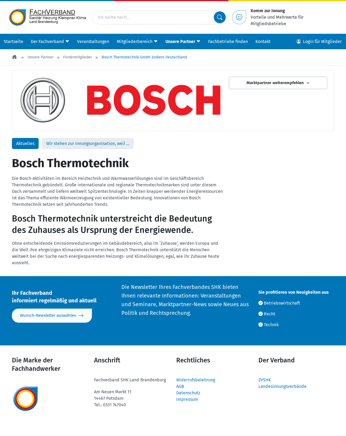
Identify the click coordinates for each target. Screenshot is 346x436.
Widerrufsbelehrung (195, 379)
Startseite (13, 41)
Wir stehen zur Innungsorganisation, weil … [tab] (87, 143)
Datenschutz (188, 392)
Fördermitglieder (77, 57)
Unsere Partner (41, 57)
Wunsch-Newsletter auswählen (48, 315)
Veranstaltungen (93, 41)
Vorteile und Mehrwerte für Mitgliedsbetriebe (277, 17)
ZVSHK (264, 379)
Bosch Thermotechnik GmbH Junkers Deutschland (144, 57)
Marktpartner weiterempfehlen (275, 82)
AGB (180, 386)
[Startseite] (15, 57)
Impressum (187, 399)
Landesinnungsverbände (282, 386)
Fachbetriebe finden (228, 41)
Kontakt (263, 41)
